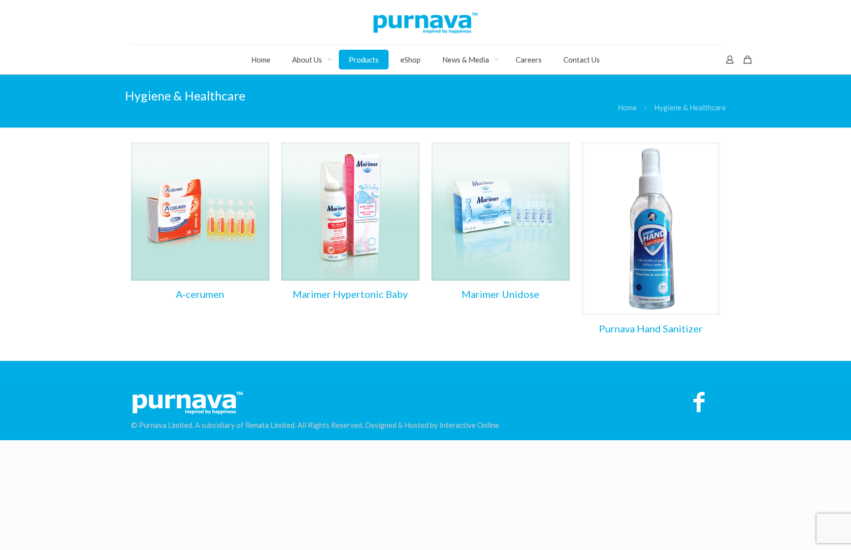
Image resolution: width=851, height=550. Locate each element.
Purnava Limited (165, 425)
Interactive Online (469, 425)
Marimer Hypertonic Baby (350, 294)
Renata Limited (270, 425)
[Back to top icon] (803, 529)
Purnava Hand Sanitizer (651, 328)
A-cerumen (200, 294)
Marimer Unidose (500, 294)
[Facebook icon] (699, 406)
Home (627, 107)
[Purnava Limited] (425, 22)
